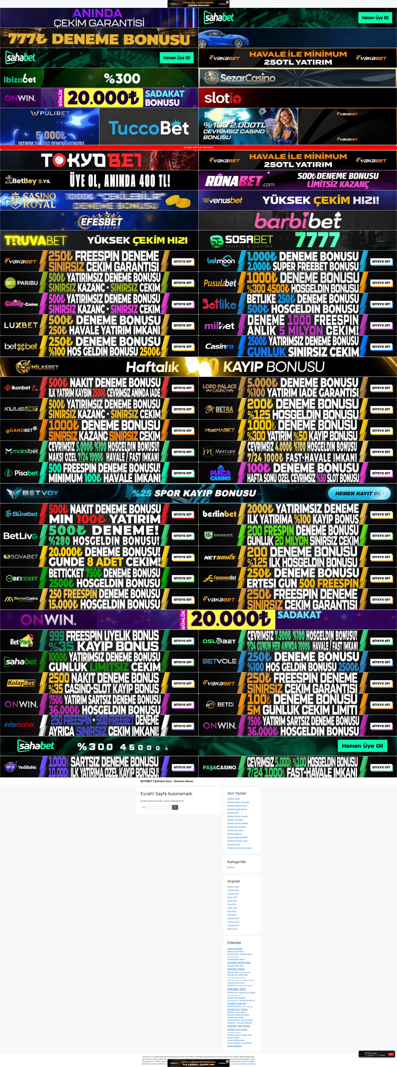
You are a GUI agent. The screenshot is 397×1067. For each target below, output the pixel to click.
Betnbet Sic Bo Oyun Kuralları (239, 848)
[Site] (99, 261)
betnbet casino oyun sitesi (234, 980)
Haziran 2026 (233, 890)
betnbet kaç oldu (234, 1006)
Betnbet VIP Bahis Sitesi (237, 841)
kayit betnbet (246, 1043)
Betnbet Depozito (234, 834)
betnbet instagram (236, 1003)
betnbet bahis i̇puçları (233, 957)
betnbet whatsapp (244, 1023)
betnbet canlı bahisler (245, 972)
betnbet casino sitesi (236, 983)
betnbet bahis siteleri (236, 959)
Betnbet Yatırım (233, 844)
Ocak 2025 (231, 904)
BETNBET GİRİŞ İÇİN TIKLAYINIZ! (198, 147)
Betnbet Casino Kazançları (238, 802)
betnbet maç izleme (237, 1009)
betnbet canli (232, 972)
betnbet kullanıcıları (247, 1006)
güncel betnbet (233, 1043)
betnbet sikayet (233, 1020)
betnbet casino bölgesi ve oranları (236, 977)
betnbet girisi (232, 992)
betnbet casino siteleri (248, 980)
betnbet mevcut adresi (236, 1012)
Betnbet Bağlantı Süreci (237, 806)
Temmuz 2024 (233, 922)
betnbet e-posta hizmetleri (246, 985)
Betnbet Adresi (233, 799)
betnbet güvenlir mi (247, 1000)
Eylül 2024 (231, 915)
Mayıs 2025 (232, 897)
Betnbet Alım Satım (235, 830)
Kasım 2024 (232, 908)
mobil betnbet (234, 1045)
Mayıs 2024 (232, 929)
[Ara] (175, 807)
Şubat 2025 (232, 901)
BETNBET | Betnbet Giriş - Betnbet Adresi (167, 781)
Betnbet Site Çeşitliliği (236, 827)
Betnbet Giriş (232, 813)
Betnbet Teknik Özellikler (237, 823)
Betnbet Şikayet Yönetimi (237, 816)
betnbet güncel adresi (236, 998)
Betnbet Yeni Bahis (235, 820)
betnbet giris (236, 989)
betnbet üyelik (233, 1038)
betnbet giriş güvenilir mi (234, 995)
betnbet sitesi (246, 1020)
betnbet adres (233, 954)
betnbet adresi (246, 954)
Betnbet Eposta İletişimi (237, 809)
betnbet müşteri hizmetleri (238, 1015)
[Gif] (198, 367)
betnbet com (232, 985)
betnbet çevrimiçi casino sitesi (239, 1035)
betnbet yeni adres (238, 1025)
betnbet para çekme (235, 1017)
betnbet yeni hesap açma (234, 1032)
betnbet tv (231, 1023)
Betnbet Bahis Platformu (237, 837)
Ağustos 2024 (233, 918)
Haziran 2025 (233, 894)
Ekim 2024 (231, 911)
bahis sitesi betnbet (235, 951)
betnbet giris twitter (247, 992)
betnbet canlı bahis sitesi (237, 975)
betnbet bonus (236, 968)
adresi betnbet (234, 948)
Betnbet (230, 867)
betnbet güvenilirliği (232, 1000)
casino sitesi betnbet (236, 1040)
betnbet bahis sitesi (239, 962)
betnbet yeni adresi (237, 1029)
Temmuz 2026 (233, 887)
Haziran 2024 (233, 925)
